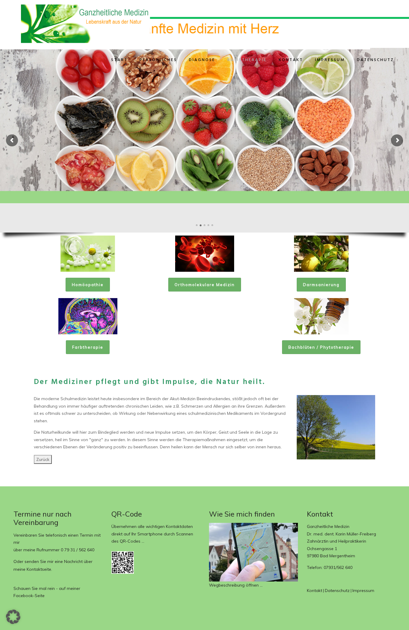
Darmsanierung (321, 284)
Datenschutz (375, 60)
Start (119, 60)
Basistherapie (247, 60)
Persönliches (158, 60)
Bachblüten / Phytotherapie (321, 347)
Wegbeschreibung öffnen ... (236, 585)
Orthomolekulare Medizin (205, 284)
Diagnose (202, 60)
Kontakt (291, 60)
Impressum (330, 60)
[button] (13, 617)
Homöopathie (88, 284)
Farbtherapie (87, 347)
